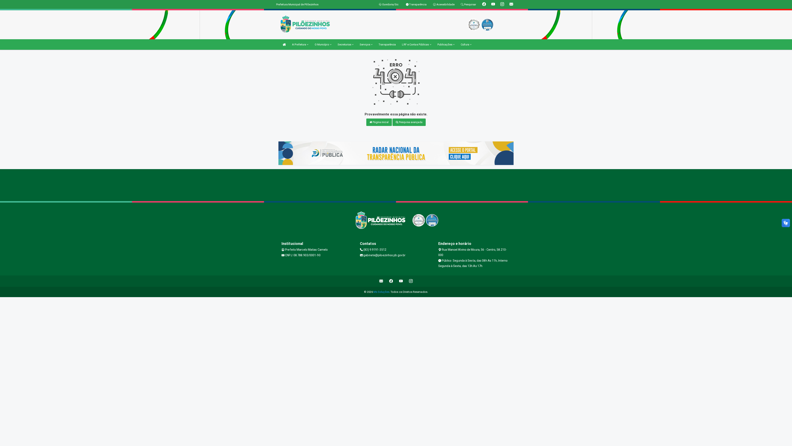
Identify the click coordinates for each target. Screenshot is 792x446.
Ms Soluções (381, 291)
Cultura (465, 44)
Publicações (445, 44)
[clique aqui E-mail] (381, 281)
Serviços (365, 44)
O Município (322, 44)
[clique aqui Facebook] (391, 281)
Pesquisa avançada (410, 122)
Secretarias (345, 44)
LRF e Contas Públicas (415, 44)
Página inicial (380, 122)
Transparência (387, 44)
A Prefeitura (299, 44)
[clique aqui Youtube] (401, 281)
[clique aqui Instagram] (411, 281)
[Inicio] (284, 44)
